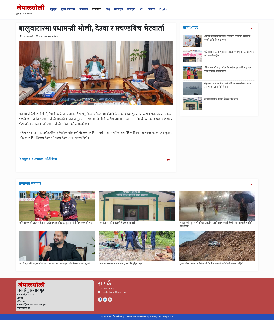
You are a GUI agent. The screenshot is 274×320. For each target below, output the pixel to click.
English (163, 9)
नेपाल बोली (28, 36)
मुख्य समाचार (68, 9)
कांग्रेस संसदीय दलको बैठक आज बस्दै (221, 99)
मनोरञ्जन (118, 9)
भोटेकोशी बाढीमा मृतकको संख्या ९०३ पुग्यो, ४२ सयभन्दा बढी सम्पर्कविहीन (229, 54)
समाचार (83, 9)
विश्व (108, 9)
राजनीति (96, 9)
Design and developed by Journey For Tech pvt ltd (149, 317)
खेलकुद (131, 9)
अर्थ (141, 9)
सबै (168, 160)
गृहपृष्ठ (53, 9)
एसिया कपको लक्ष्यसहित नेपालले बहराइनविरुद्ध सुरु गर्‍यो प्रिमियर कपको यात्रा (227, 69)
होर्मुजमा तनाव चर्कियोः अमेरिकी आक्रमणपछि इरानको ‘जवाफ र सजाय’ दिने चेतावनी (227, 85)
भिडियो (151, 9)
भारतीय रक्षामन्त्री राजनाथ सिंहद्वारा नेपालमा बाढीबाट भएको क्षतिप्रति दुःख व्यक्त (227, 38)
